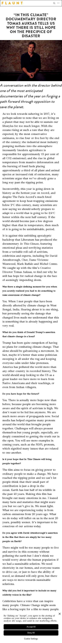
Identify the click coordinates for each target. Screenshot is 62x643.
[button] (59, 3)
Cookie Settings (31, 639)
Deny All (31, 633)
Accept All (31, 627)
